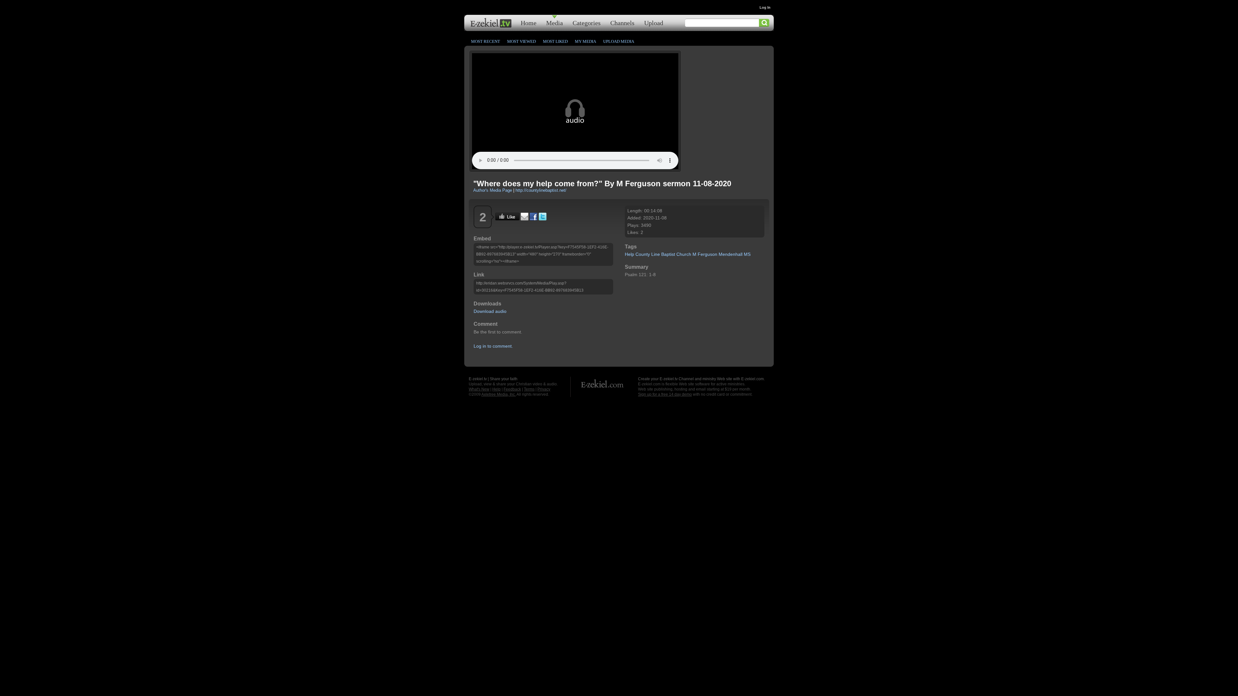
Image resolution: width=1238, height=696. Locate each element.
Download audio (490, 311)
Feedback (512, 389)
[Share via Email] (524, 218)
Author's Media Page (492, 190)
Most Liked (555, 41)
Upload (653, 22)
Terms (529, 389)
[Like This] (507, 218)
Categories (587, 22)
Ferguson (707, 254)
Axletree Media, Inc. (498, 394)
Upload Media (618, 41)
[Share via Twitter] (542, 218)
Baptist (668, 254)
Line (655, 254)
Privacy (543, 389)
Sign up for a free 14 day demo (665, 394)
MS (747, 254)
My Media (585, 41)
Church (683, 254)
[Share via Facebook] (533, 218)
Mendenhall (730, 254)
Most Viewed (521, 41)
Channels (622, 22)
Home (528, 22)
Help (629, 254)
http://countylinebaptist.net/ (541, 190)
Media (554, 22)
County (642, 254)
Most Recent (485, 41)
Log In (765, 7)
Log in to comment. (493, 346)
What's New (479, 389)
